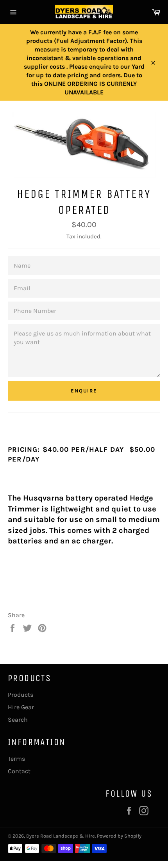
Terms (16, 758)
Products (20, 694)
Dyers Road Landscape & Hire (60, 836)
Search (18, 719)
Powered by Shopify (119, 836)
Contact (19, 771)
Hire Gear (21, 707)
